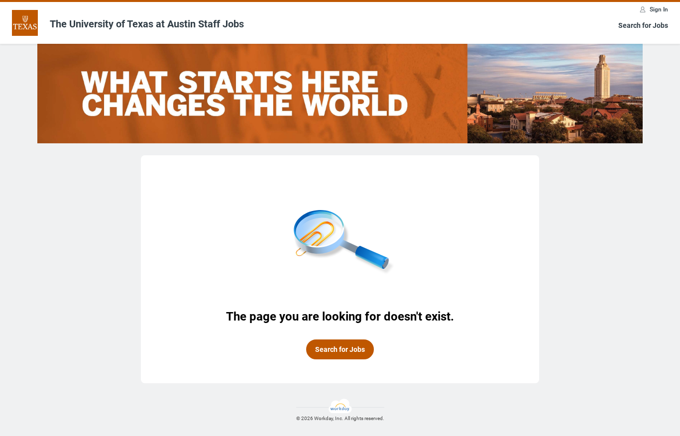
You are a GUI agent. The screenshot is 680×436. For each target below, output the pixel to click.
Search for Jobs (643, 25)
